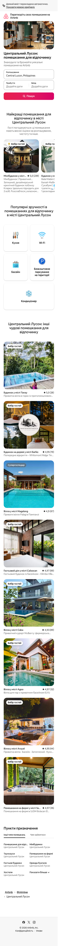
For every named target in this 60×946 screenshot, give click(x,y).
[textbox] (16, 86)
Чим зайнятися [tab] (38, 834)
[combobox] (29, 76)
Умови (39, 930)
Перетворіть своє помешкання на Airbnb (30, 16)
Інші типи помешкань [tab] (14, 834)
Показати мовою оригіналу (20, 7)
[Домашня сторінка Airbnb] (6, 16)
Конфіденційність (24, 930)
